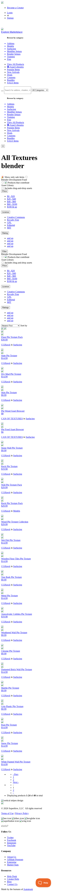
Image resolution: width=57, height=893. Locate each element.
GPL (9, 222)
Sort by (23, 325)
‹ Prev (15, 774)
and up (10, 238)
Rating (5, 233)
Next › (16, 782)
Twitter (10, 837)
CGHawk (5, 344)
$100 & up (12, 207)
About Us (11, 857)
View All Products (15, 64)
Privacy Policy (22, 813)
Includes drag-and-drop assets (18, 188)
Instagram (11, 843)
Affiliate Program (15, 859)
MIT (9, 228)
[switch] (26, 177)
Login (10, 12)
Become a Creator (15, 7)
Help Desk (12, 876)
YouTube (11, 845)
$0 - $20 (11, 196)
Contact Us (12, 884)
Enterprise (11, 862)
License (5, 212)
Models (16, 511)
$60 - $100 (12, 204)
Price (4, 191)
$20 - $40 (11, 199)
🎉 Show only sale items (12, 177)
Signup (10, 18)
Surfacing (17, 344)
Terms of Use (7, 813)
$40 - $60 (11, 201)
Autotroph (28, 889)
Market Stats (13, 865)
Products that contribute (18, 182)
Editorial (11, 225)
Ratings (5, 307)
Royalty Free (13, 220)
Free (9, 59)
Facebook (11, 840)
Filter (4, 251)
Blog (9, 881)
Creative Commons (16, 217)
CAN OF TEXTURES (12, 418)
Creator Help (13, 879)
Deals (9, 75)
